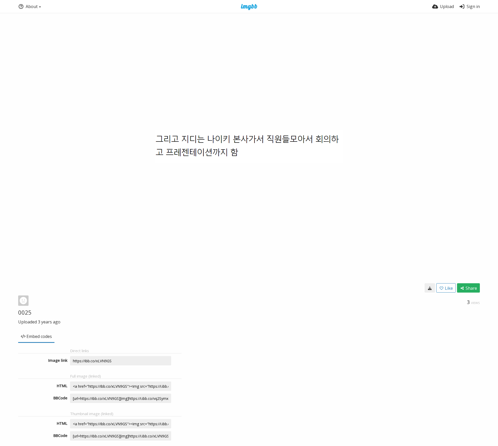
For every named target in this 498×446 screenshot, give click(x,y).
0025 (25, 312)
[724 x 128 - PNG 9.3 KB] (430, 288)
